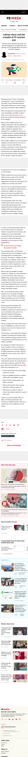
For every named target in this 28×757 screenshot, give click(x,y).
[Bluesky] (9, 719)
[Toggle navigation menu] (2, 12)
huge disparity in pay (16, 115)
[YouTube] (16, 719)
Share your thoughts (14, 445)
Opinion (4, 25)
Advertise (3, 753)
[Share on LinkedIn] (14, 425)
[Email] (19, 719)
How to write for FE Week (8, 29)
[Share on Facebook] (6, 425)
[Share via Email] (18, 425)
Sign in (24, 12)
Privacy (3, 744)
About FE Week (5, 751)
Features (12, 25)
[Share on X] (10, 425)
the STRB (23, 365)
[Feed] (2, 719)
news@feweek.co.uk (7, 735)
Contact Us (4, 742)
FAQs (2, 746)
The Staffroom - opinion (8, 436)
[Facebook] (6, 719)
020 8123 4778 (6, 733)
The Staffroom (23, 29)
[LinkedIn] (12, 719)
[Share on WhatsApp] (2, 425)
